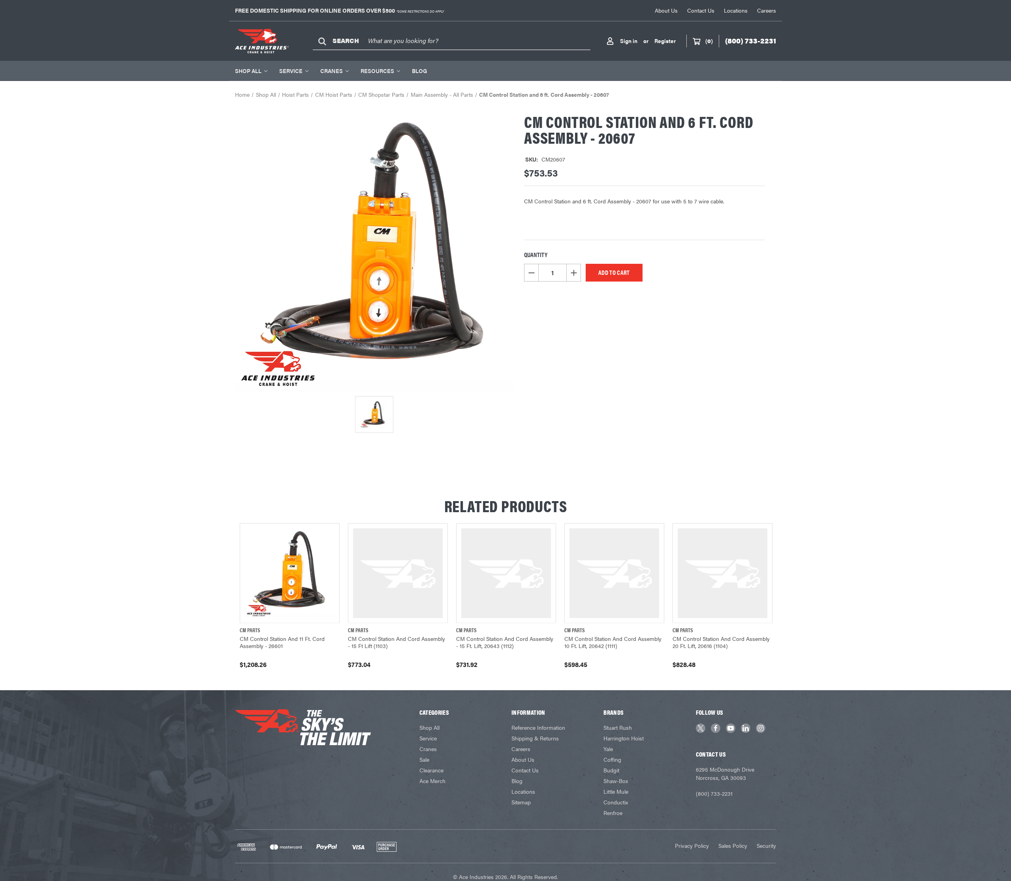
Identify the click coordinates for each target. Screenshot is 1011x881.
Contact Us (700, 10)
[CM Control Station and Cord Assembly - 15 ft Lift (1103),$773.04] (397, 573)
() (709, 40)
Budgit (611, 770)
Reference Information (538, 727)
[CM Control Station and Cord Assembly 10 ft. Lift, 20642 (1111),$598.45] (614, 573)
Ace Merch (432, 780)
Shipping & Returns (535, 738)
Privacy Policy (692, 845)
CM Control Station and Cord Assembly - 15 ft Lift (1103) (396, 642)
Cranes (331, 71)
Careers (766, 10)
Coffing (612, 759)
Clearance (431, 770)
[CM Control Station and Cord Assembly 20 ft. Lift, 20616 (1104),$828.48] (722, 573)
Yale (608, 748)
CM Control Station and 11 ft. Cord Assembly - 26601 (282, 642)
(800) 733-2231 (714, 793)
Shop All (248, 71)
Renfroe (612, 812)
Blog (419, 71)
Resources (377, 71)
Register (665, 40)
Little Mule (615, 791)
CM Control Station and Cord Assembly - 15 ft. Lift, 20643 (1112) (504, 642)
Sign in (628, 40)
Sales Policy (732, 845)
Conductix (615, 802)
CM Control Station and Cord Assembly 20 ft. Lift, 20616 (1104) (721, 642)
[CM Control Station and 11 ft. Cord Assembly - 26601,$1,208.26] (289, 573)
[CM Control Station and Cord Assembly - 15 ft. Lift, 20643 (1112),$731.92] (506, 573)
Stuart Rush (617, 727)
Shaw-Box (615, 780)
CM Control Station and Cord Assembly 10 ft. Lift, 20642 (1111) (612, 642)
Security (766, 845)
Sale (424, 759)
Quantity (535, 254)
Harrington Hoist (623, 738)
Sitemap (521, 802)
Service (291, 71)
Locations (736, 10)
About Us (666, 10)
